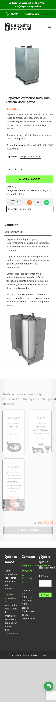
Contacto (26, 589)
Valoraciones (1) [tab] (14, 231)
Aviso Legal (27, 593)
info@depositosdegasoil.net (28, 6)
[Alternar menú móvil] (50, 26)
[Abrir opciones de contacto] (48, 686)
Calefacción (24, 190)
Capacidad (12, 156)
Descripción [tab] (11, 224)
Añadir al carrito (29, 179)
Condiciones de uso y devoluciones (28, 615)
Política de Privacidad (27, 599)
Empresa (8, 594)
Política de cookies (27, 606)
